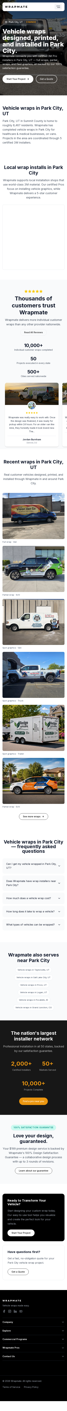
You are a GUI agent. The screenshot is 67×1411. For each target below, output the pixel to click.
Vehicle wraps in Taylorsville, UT (33, 970)
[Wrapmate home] (16, 7)
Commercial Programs (14, 1339)
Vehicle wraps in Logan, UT (33, 992)
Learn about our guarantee (33, 1170)
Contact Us (8, 1356)
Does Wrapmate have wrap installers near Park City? (31, 883)
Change (31, 22)
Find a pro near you (33, 1101)
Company (7, 1322)
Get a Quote (46, 79)
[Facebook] (4, 1311)
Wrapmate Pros (10, 1347)
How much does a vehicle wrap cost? (28, 898)
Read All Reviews (33, 332)
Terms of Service (11, 1387)
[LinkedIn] (15, 1311)
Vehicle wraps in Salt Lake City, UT (33, 977)
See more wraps (32, 816)
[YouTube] (20, 1311)
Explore (6, 1330)
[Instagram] (9, 1311)
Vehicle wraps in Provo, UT (33, 985)
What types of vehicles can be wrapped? (30, 924)
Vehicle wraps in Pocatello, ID (33, 1000)
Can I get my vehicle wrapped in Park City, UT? (31, 865)
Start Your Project (16, 79)
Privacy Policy (31, 1387)
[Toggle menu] (58, 7)
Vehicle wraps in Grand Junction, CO (33, 1007)
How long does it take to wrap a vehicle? (30, 911)
